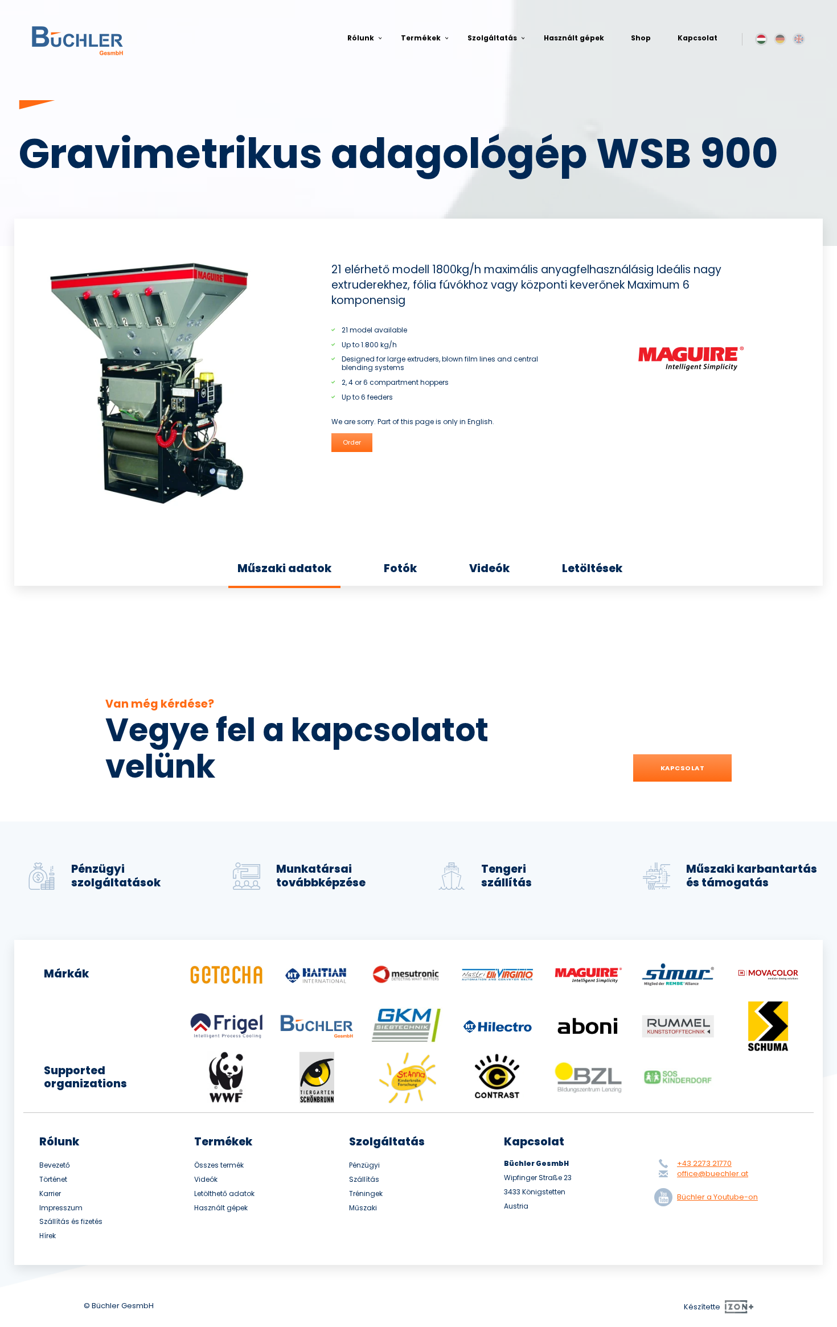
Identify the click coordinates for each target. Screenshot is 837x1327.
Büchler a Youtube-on (717, 1197)
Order (352, 442)
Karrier (50, 1194)
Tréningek (366, 1194)
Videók (489, 568)
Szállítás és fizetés (70, 1222)
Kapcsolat (697, 38)
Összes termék (219, 1165)
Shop (641, 38)
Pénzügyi (364, 1165)
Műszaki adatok (284, 568)
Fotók (400, 568)
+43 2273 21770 (704, 1163)
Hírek (47, 1236)
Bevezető (54, 1165)
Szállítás (364, 1180)
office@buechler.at (712, 1173)
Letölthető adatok (224, 1194)
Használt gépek (574, 38)
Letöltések (592, 568)
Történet (53, 1180)
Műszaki (363, 1208)
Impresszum (61, 1208)
